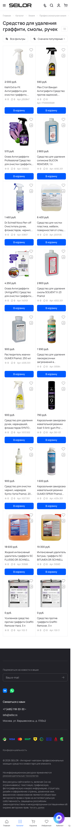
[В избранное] (31, 50)
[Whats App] (12, 690)
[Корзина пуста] (66, 5)
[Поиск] (51, 5)
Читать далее (37, 807)
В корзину (19, 110)
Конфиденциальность (15, 750)
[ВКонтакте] (5, 690)
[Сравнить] (31, 55)
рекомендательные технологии (20, 775)
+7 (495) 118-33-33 (13, 709)
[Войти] (58, 5)
